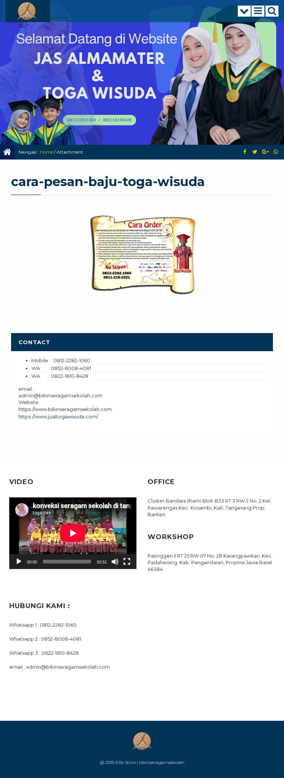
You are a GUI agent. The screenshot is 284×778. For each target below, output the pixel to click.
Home (46, 152)
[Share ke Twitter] (255, 152)
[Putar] (19, 561)
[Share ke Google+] (265, 152)
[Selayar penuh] (127, 561)
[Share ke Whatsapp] (275, 152)
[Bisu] (115, 561)
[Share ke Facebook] (244, 152)
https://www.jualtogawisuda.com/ (58, 416)
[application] (72, 533)
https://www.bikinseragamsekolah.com (65, 409)
